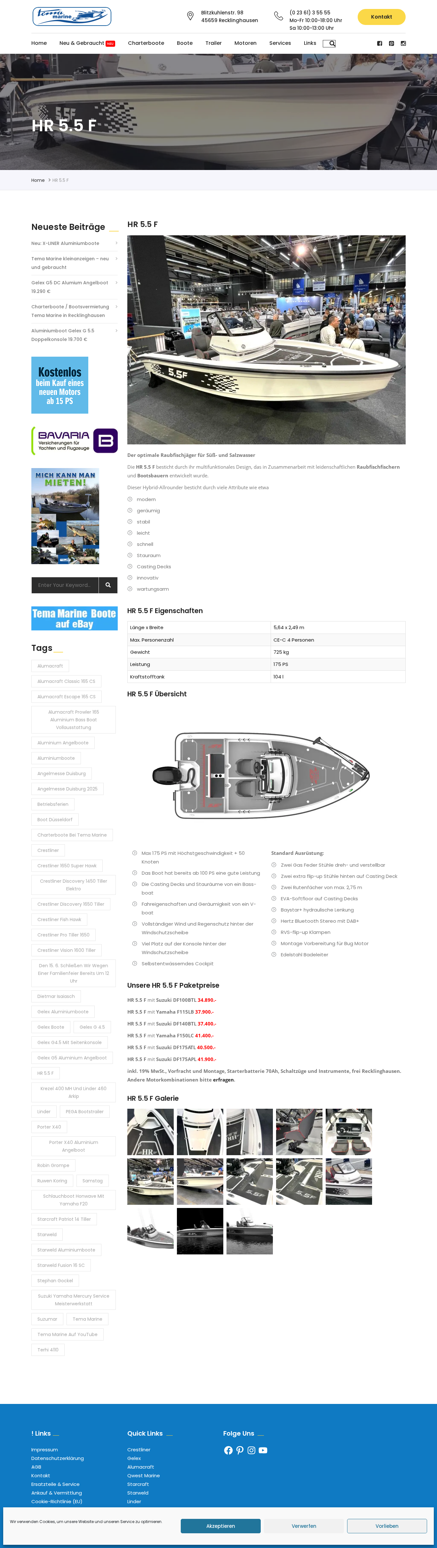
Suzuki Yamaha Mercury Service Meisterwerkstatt (73, 1300)
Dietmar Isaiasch (56, 996)
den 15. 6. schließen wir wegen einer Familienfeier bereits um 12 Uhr (73, 973)
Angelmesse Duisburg (61, 773)
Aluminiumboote (56, 758)
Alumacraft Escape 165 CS (66, 696)
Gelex (134, 1458)
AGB (36, 1466)
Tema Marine (87, 1319)
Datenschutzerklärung (57, 1458)
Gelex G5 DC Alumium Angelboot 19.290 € (69, 287)
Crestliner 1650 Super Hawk (67, 866)
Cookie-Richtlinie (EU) (57, 1501)
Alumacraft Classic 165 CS (66, 681)
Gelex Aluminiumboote (63, 1012)
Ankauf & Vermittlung (56, 1492)
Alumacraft (50, 666)
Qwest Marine (143, 1475)
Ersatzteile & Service (55, 1484)
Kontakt (381, 16)
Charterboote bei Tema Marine (72, 835)
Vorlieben (387, 1526)
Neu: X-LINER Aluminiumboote (65, 243)
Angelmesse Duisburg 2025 (67, 789)
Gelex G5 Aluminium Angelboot (72, 1058)
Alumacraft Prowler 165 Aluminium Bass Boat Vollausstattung (73, 720)
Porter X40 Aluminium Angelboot (73, 1146)
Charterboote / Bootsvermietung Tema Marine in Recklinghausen (70, 311)
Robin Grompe (53, 1165)
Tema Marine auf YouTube (67, 1334)
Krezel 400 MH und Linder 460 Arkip (74, 1092)
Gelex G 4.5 (92, 1027)
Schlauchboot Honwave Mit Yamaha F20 (73, 1200)
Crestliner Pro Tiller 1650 (63, 935)
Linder (44, 1111)
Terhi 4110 (48, 1350)
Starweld (47, 1234)
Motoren (245, 43)
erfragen (223, 1079)
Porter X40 (49, 1127)
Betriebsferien (52, 804)
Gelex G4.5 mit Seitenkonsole (69, 1042)
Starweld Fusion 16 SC (61, 1265)
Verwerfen (304, 1526)
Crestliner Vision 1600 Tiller (66, 950)
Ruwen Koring (52, 1181)
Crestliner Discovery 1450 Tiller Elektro (73, 885)
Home (39, 43)
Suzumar (47, 1319)
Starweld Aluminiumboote (66, 1250)
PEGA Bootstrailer (85, 1111)
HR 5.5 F (45, 1073)
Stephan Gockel (55, 1280)
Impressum (44, 1449)
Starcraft (138, 1484)
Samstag (93, 1181)
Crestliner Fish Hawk (59, 919)
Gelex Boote (50, 1027)
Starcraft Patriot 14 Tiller (64, 1219)
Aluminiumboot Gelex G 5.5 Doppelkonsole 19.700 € (62, 335)
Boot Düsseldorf (55, 819)
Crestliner (48, 850)
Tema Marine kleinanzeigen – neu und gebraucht (70, 263)
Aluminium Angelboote (63, 743)
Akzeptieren (220, 1526)
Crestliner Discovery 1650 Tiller (70, 904)
